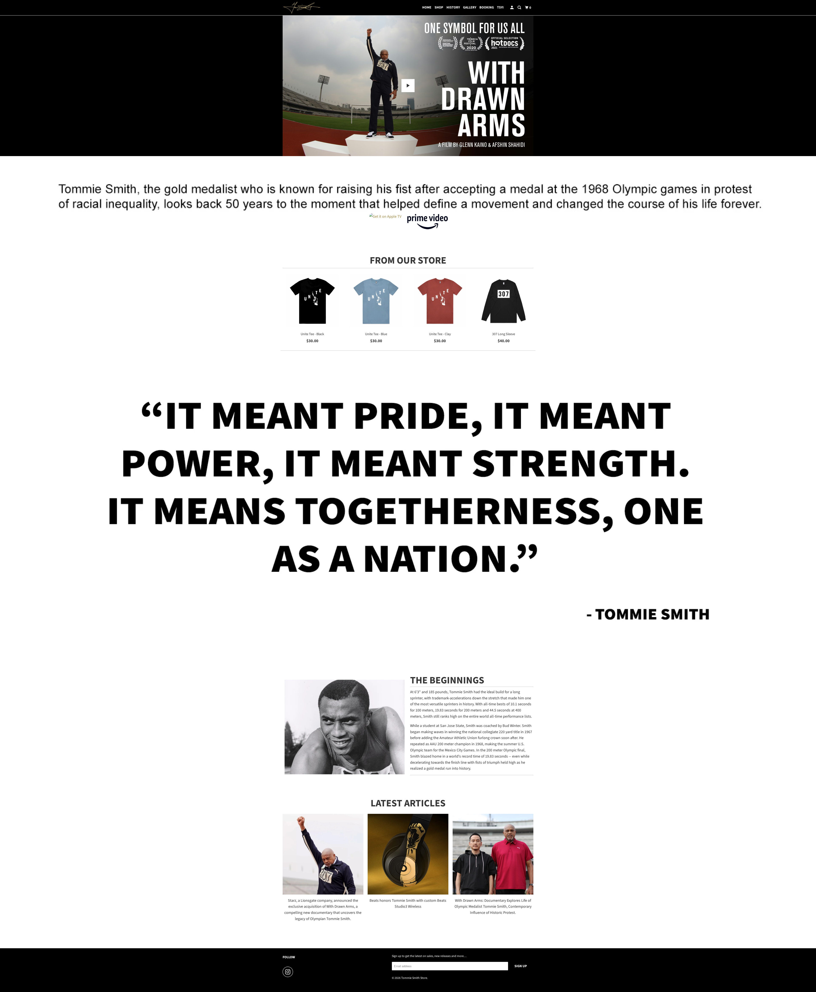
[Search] (520, 8)
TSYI (500, 7)
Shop (439, 7)
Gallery (469, 7)
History (453, 7)
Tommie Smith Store (414, 978)
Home (426, 7)
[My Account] (512, 8)
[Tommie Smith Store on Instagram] (289, 972)
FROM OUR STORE (408, 260)
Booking (486, 7)
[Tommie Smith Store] (302, 7)
